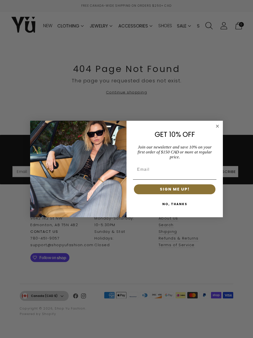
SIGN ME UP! (175, 189)
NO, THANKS (174, 204)
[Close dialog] (217, 126)
